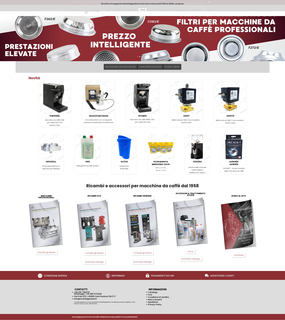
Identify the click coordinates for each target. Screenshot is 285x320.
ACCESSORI (197, 11)
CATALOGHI (131, 11)
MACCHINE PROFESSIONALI (146, 11)
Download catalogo (94, 262)
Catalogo (153, 292)
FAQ (150, 294)
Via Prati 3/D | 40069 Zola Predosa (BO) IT (95, 296)
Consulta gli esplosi (46, 252)
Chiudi (142, 9)
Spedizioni (153, 302)
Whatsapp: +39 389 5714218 (88, 293)
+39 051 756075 (82, 292)
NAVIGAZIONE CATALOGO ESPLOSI (120, 67)
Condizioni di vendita (158, 297)
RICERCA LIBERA (172, 67)
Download (238, 255)
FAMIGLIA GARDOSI (119, 11)
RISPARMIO (118, 275)
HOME (108, 11)
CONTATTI (209, 11)
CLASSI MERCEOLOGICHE (150, 67)
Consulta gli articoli (142, 253)
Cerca (190, 251)
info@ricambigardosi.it (85, 298)
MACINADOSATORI (182, 11)
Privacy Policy (155, 304)
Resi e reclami (155, 299)
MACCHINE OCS (165, 11)
